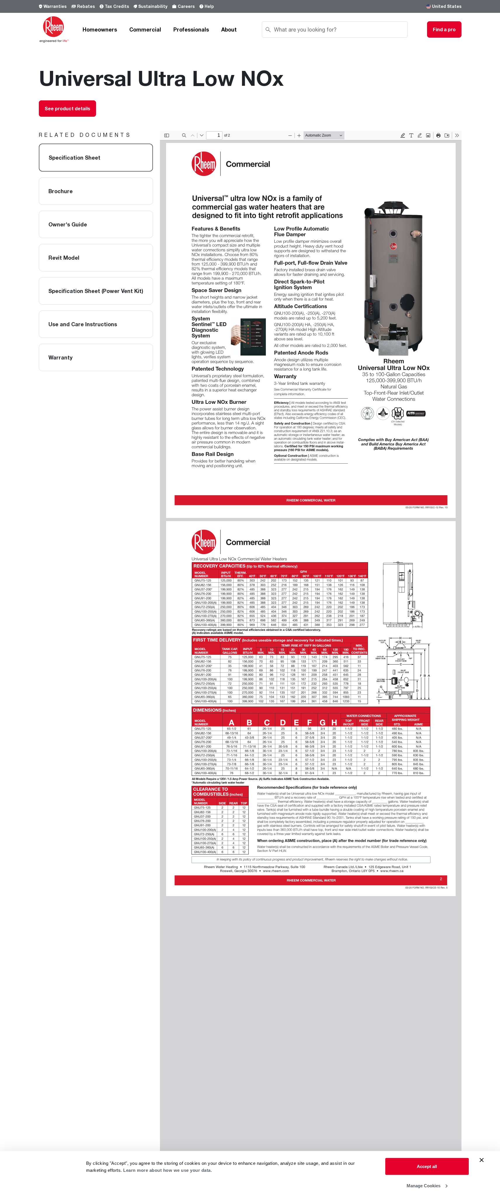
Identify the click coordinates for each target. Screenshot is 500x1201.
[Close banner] (482, 1160)
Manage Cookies (423, 1185)
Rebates (86, 6)
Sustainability (152, 6)
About (229, 29)
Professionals (191, 29)
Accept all (427, 1166)
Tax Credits (117, 6)
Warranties (55, 6)
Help (209, 6)
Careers (186, 6)
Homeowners (100, 29)
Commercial (145, 29)
